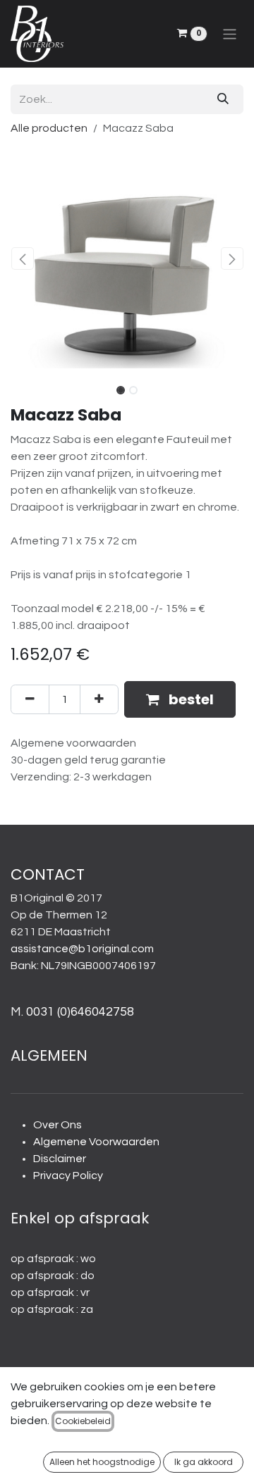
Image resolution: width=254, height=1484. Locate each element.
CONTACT (48, 874)
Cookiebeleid (83, 1421)
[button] (22, 258)
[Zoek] (222, 99)
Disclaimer (59, 1158)
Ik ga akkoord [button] (203, 1462)
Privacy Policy (68, 1175)
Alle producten (49, 128)
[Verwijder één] (30, 699)
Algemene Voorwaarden (96, 1141)
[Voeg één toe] (99, 699)
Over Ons (57, 1124)
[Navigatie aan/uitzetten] (229, 33)
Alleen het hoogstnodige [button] (102, 1462)
